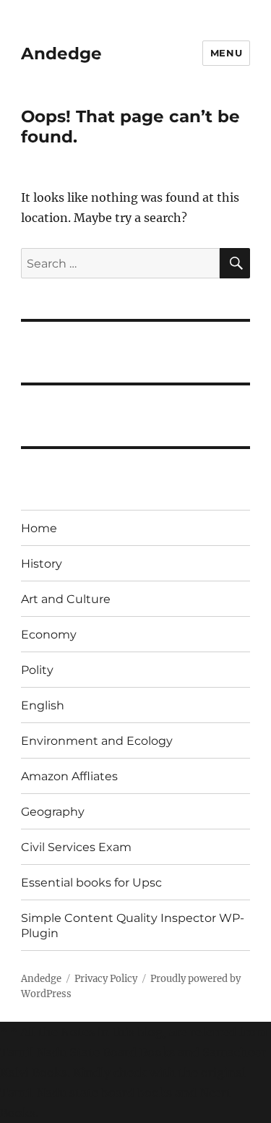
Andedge (61, 53)
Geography (53, 812)
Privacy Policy (105, 979)
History (41, 564)
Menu (226, 53)
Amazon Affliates (69, 776)
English (42, 705)
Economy (49, 634)
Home (39, 528)
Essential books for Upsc (91, 882)
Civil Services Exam (76, 847)
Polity (37, 670)
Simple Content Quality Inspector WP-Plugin (132, 925)
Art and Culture (66, 599)
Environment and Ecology (97, 741)
